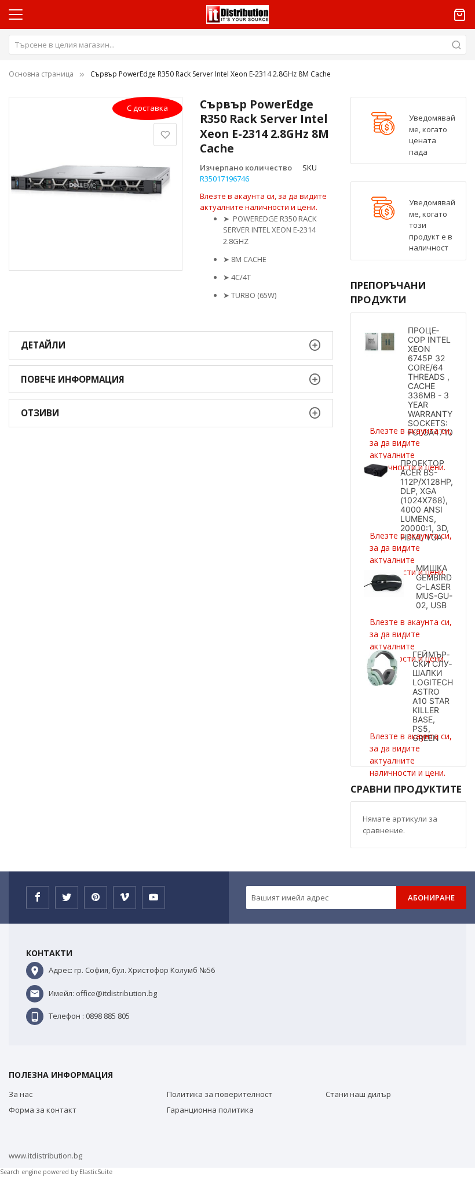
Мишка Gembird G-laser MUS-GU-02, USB (434, 586)
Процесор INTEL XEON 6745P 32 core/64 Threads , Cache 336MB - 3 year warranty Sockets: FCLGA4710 (430, 381)
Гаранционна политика (210, 1110)
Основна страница (41, 74)
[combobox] (237, 45)
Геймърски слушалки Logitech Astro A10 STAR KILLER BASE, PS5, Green (432, 696)
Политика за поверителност (219, 1094)
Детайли (43, 345)
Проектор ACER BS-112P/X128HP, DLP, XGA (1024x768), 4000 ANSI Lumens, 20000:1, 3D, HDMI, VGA (426, 500)
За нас (20, 1094)
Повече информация (73, 379)
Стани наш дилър (358, 1094)
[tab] (171, 345)
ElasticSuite (95, 1172)
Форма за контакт (42, 1110)
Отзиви (40, 413)
